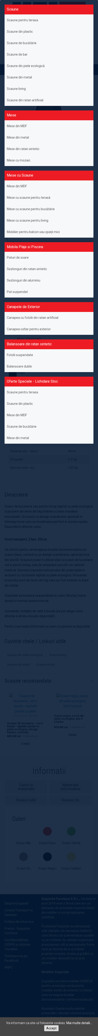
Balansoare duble (19, 366)
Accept (51, 1028)
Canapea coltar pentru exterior (29, 329)
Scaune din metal (19, 77)
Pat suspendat (17, 292)
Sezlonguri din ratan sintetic (27, 269)
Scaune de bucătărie (21, 43)
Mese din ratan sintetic (23, 149)
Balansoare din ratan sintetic (29, 344)
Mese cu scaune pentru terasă (28, 197)
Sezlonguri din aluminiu (23, 280)
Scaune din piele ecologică (26, 66)
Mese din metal (18, 137)
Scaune (12, 9)
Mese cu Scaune (20, 175)
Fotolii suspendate (20, 355)
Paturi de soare (18, 257)
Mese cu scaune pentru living (27, 220)
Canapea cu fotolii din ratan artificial (32, 317)
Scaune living (16, 89)
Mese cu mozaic (18, 160)
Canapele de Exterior (23, 307)
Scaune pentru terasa (22, 20)
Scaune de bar (17, 54)
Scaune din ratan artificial (25, 100)
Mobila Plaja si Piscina (25, 247)
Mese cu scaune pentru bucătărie (31, 209)
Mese (11, 115)
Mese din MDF (17, 126)
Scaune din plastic (20, 31)
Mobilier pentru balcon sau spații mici (33, 232)
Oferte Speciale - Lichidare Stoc (32, 381)
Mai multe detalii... (79, 1023)
